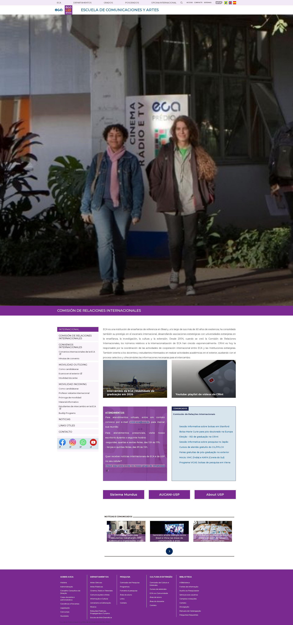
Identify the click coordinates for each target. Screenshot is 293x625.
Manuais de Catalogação (190, 611)
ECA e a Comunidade (159, 593)
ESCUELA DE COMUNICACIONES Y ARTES (120, 10)
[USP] (219, 2)
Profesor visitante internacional (74, 393)
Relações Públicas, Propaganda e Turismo (100, 612)
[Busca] (181, 3)
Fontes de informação (188, 587)
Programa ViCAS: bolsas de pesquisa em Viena (204, 462)
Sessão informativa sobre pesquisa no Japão (203, 442)
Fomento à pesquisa (128, 591)
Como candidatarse (69, 369)
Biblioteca (185, 577)
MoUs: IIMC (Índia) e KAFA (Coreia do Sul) (201, 457)
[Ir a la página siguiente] (169, 551)
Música (93, 607)
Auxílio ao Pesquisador (189, 591)
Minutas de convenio (69, 358)
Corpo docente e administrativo (67, 598)
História (63, 583)
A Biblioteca (184, 583)
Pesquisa (125, 577)
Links (122, 599)
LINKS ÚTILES (67, 425)
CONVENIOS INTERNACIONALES (70, 346)
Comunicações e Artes (99, 595)
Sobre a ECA (66, 577)
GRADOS (108, 2)
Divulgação (184, 607)
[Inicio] (63, 9)
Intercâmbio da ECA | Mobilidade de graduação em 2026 (130, 393)
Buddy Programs (67, 413)
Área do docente (157, 601)
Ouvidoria (64, 616)
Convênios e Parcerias (69, 604)
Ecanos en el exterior (69, 373)
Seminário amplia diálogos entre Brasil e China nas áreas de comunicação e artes (169, 538)
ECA (59, 2)
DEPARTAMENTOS (82, 2)
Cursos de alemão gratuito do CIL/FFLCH (201, 447)
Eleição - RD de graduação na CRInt (198, 436)
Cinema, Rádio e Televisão (101, 591)
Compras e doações (188, 599)
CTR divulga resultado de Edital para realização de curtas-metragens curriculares (212, 538)
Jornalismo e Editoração (100, 603)
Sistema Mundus (123, 494)
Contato (123, 603)
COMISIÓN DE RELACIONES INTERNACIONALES (75, 337)
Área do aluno (126, 595)
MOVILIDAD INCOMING (73, 384)
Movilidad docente (68, 378)
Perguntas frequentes (188, 615)
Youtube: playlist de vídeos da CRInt (199, 394)
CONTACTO (65, 431)
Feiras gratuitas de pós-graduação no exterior (204, 452)
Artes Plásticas (96, 587)
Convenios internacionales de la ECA (77, 351)
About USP (215, 494)
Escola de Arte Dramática (101, 617)
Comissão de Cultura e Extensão (159, 584)
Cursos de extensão (158, 589)
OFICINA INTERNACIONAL (163, 2)
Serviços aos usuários (188, 595)
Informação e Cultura (99, 599)
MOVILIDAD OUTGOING (73, 364)
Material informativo (69, 402)
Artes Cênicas (96, 583)
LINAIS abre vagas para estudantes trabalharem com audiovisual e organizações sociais (126, 538)
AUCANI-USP (169, 494)
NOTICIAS (64, 419)
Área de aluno (156, 597)
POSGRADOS (132, 2)
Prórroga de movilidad (70, 397)
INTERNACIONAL (69, 329)
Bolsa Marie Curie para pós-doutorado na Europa (206, 431)
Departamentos (99, 577)
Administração (66, 587)
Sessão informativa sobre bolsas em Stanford (204, 426)
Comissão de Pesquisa (129, 583)
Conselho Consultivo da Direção (70, 592)
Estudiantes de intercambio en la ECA (77, 406)
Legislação (65, 608)
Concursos (64, 612)
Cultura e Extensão (161, 577)
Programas (124, 587)
